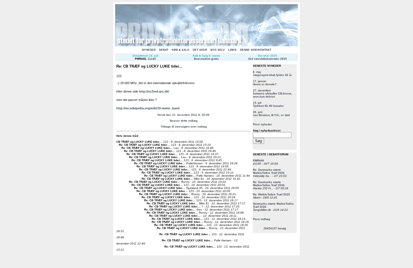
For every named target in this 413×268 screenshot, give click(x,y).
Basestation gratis (206, 58)
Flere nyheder (262, 124)
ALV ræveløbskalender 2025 (267, 58)
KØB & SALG (180, 49)
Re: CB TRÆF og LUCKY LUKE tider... (144, 144)
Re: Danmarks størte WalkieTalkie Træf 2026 (269, 171)
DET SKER (200, 49)
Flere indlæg (261, 219)
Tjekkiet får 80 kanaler (268, 105)
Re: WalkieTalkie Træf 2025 (271, 194)
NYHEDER (149, 49)
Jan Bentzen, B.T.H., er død (271, 115)
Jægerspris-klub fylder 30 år (272, 75)
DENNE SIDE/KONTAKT (255, 49)
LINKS (232, 49)
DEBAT (163, 49)
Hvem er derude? (264, 84)
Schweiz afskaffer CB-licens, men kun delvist (272, 95)
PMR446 (140, 58)
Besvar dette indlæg (184, 120)
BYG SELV (217, 49)
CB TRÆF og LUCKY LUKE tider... (139, 141)
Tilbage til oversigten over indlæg (184, 126)
